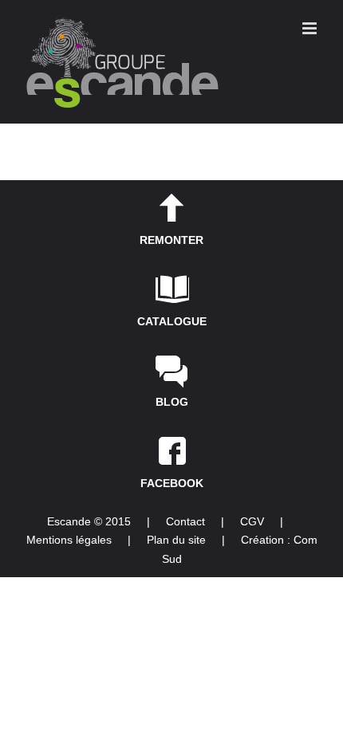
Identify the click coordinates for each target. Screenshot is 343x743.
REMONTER (171, 240)
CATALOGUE (172, 321)
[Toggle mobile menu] (310, 28)
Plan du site (176, 539)
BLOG (172, 401)
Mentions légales (69, 539)
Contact (185, 521)
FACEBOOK (171, 483)
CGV (252, 521)
